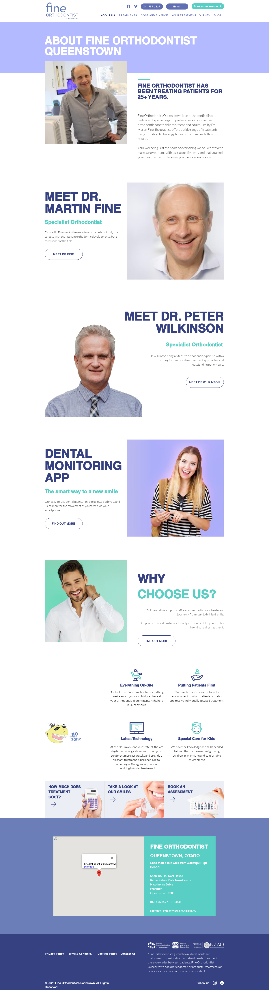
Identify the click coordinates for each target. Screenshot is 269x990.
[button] (127, 15)
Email (177, 901)
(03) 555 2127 (159, 901)
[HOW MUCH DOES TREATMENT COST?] (53, 804)
